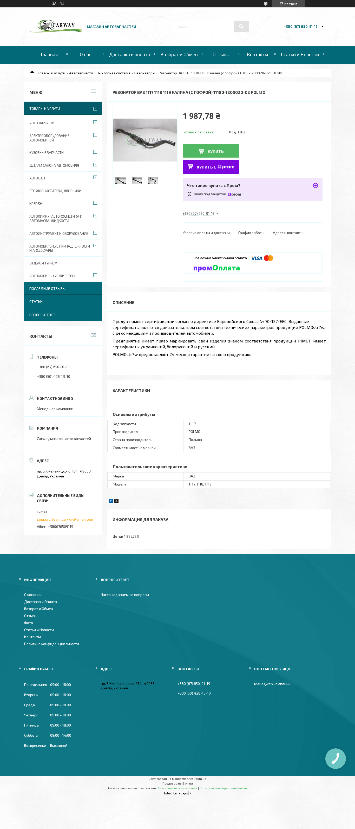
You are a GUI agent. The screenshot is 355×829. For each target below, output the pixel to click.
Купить (216, 151)
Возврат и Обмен (179, 54)
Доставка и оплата (129, 54)
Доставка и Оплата (40, 601)
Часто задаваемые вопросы (125, 594)
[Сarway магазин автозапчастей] (56, 31)
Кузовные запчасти (46, 153)
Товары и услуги (51, 73)
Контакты (257, 54)
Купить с (206, 166)
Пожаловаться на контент (177, 788)
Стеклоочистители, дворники (55, 191)
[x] (116, 501)
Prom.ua (200, 778)
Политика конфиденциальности (51, 644)
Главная (49, 54)
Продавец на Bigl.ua (177, 783)
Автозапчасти (81, 73)
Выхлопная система (113, 73)
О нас (85, 54)
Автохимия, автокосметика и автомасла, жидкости (55, 218)
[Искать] (241, 26)
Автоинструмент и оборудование (58, 233)
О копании (33, 594)
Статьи (36, 301)
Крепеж (35, 204)
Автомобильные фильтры (52, 276)
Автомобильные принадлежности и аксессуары (59, 248)
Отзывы (221, 54)
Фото (28, 622)
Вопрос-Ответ (42, 315)
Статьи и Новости (300, 54)
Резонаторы (144, 73)
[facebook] (111, 501)
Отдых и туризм (43, 263)
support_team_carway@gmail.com (65, 519)
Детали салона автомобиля (54, 165)
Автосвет (37, 178)
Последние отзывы (47, 288)
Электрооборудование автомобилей (49, 138)
